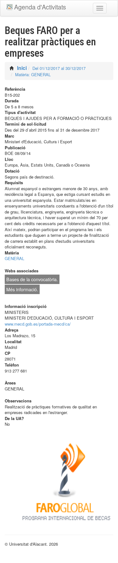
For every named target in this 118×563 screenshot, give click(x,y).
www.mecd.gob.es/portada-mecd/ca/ (38, 324)
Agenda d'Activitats (40, 7)
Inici (22, 67)
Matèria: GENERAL (33, 74)
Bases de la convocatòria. (32, 279)
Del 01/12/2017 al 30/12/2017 (59, 68)
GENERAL (14, 258)
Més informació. (22, 289)
